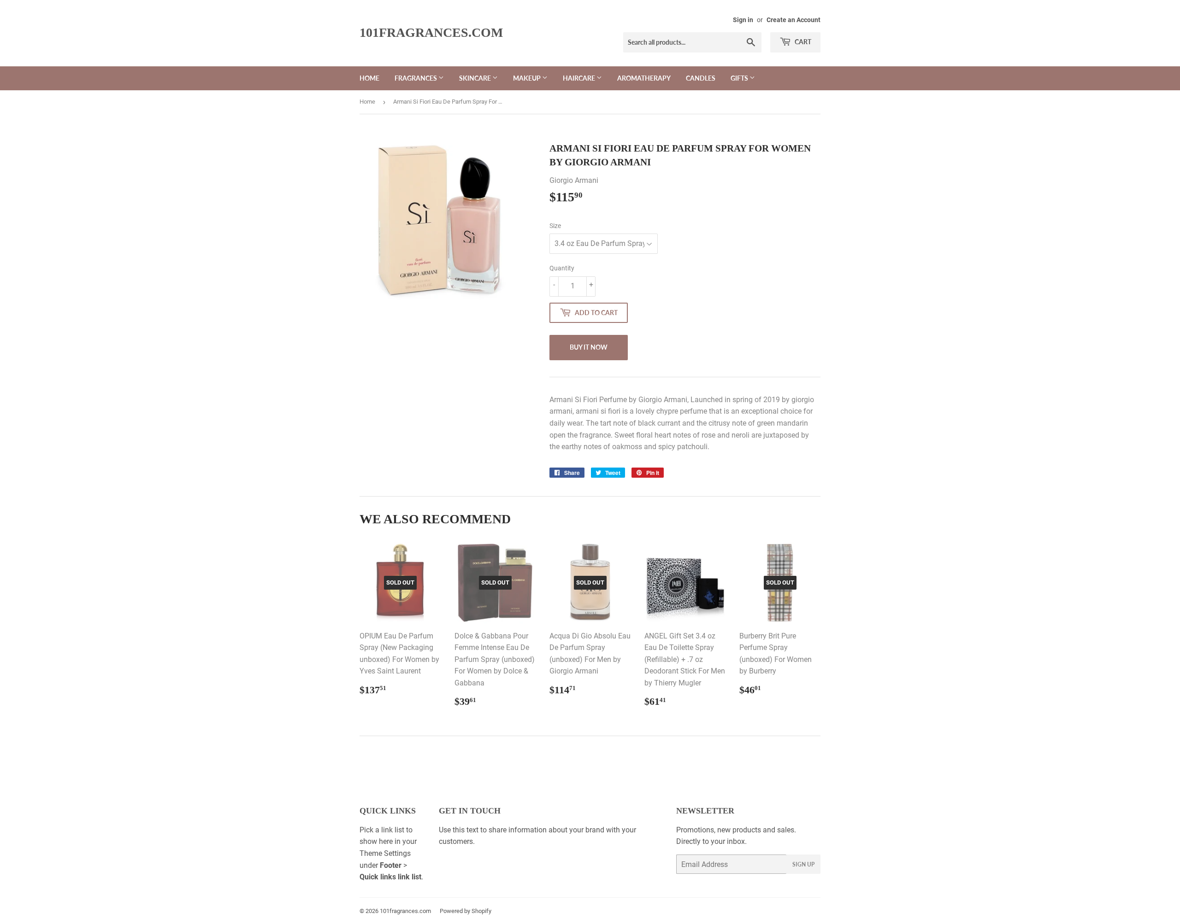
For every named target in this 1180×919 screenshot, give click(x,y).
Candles (700, 78)
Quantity (561, 268)
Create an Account (793, 19)
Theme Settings (385, 853)
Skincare (475, 78)
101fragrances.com (431, 32)
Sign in (743, 19)
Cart (802, 42)
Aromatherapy (644, 78)
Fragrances (416, 78)
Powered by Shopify (465, 910)
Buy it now (589, 347)
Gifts (740, 78)
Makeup (527, 78)
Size (555, 225)
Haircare (579, 78)
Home (369, 78)
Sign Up (803, 864)
